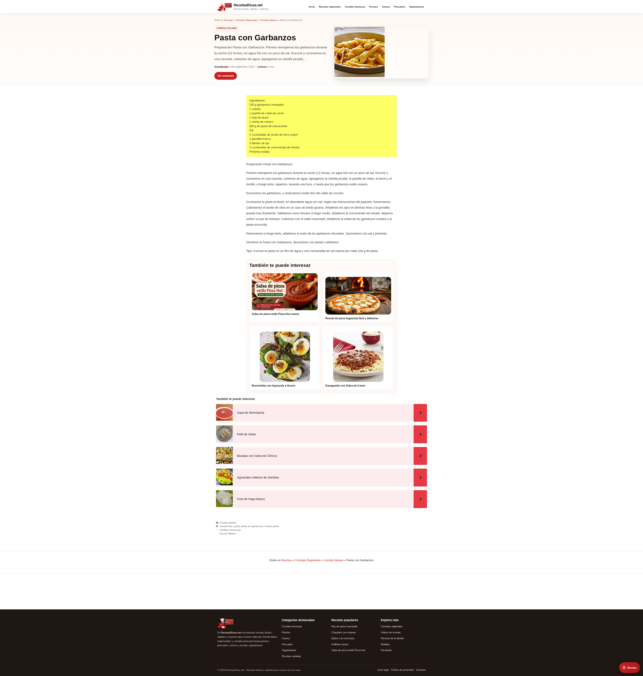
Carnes (386, 6)
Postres (373, 6)
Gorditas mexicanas (230, 530)
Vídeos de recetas (391, 632)
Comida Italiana (268, 20)
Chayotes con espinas (343, 632)
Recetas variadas (291, 656)
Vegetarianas (416, 6)
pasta (237, 526)
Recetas (228, 20)
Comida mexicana (355, 6)
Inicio (312, 6)
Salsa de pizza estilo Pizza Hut (348, 650)
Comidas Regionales (247, 20)
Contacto (421, 669)
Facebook (386, 650)
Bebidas (385, 644)
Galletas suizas (339, 644)
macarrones (226, 526)
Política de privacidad (402, 669)
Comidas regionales (392, 626)
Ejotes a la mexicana (342, 638)
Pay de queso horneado (344, 626)
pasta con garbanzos (252, 526)
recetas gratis (272, 526)
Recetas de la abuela (392, 638)
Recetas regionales (330, 6)
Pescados (399, 6)
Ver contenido (226, 75)
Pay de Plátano (228, 533)
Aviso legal (383, 669)
